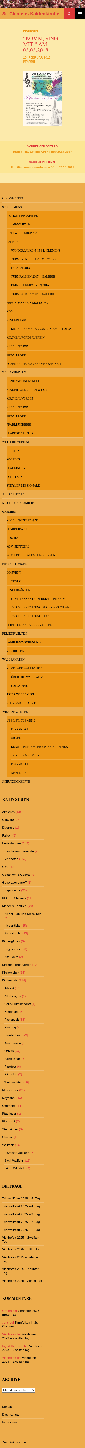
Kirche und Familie (18, 503)
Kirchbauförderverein (26, 337)
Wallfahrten (13, 659)
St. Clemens (12, 207)
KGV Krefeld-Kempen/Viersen (31, 555)
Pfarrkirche (21, 729)
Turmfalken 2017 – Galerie (33, 276)
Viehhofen (15, 651)
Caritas (13, 451)
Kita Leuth (11, 957)
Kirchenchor (17, 346)
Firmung (10, 1027)
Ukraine (7, 1137)
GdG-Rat (13, 538)
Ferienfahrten (14, 633)
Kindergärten (18, 590)
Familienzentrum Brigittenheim (38, 598)
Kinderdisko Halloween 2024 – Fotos (41, 329)
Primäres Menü (80, 13)
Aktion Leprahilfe (22, 215)
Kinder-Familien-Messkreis (22, 913)
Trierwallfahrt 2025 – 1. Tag (21, 1229)
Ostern (9, 1051)
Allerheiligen (12, 996)
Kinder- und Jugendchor (27, 390)
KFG (10, 311)
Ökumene (9, 1105)
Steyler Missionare (23, 485)
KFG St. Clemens (14, 898)
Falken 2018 (20, 268)
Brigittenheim (13, 949)
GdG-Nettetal (14, 198)
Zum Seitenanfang (15, 1442)
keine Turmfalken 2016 (30, 285)
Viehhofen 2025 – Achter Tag (22, 1280)
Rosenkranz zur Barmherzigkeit (34, 363)
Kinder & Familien (14, 906)
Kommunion (12, 1043)
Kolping (13, 459)
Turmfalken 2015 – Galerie (33, 294)
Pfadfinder (16, 468)
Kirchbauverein (20, 398)
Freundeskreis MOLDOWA (27, 303)
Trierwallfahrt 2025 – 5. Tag (21, 1198)
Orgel (16, 738)
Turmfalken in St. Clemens (33, 259)
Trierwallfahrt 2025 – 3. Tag (21, 1214)
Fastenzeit (11, 1019)
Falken (13, 242)
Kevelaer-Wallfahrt (24, 668)
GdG (5, 866)
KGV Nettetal (18, 546)
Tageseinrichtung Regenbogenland (41, 607)
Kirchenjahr (10, 980)
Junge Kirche (13, 494)
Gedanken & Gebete (16, 874)
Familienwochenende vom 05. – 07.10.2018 (42, 165)
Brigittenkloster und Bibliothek (39, 746)
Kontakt (7, 1406)
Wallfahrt (8, 1145)
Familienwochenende (24, 642)
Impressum (10, 1422)
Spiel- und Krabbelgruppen (29, 625)
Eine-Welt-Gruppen (22, 233)
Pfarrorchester (20, 433)
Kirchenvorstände (22, 520)
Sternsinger (10, 1129)
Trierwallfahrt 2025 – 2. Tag (21, 1222)
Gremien (9, 511)
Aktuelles (8, 812)
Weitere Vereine (16, 442)
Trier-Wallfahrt (20, 694)
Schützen (15, 477)
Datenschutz (10, 1414)
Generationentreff (23, 381)
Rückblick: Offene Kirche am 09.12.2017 (42, 149)
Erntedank (11, 1011)
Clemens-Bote (18, 224)
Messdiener (16, 355)
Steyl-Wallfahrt (21, 703)
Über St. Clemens (21, 720)
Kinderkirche (13, 933)
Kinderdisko (17, 320)
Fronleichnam (13, 1035)
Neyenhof (15, 581)
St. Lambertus (14, 372)
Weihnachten (13, 1082)
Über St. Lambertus (23, 755)
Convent (14, 572)
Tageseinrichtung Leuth (32, 616)
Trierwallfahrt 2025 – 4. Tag (21, 1206)
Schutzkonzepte (16, 781)
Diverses (30, 31)
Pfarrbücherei (19, 424)
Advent (9, 988)
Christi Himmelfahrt (17, 1004)
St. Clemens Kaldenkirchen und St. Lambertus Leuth (33, 13)
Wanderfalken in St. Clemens (35, 250)
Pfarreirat (8, 1121)
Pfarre (29, 61)
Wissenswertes (15, 712)
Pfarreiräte (17, 529)
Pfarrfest (10, 1066)
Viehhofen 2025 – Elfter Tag (21, 1249)
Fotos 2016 (19, 686)
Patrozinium (12, 1058)
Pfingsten (10, 1074)
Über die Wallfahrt (27, 677)
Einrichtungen (14, 564)
